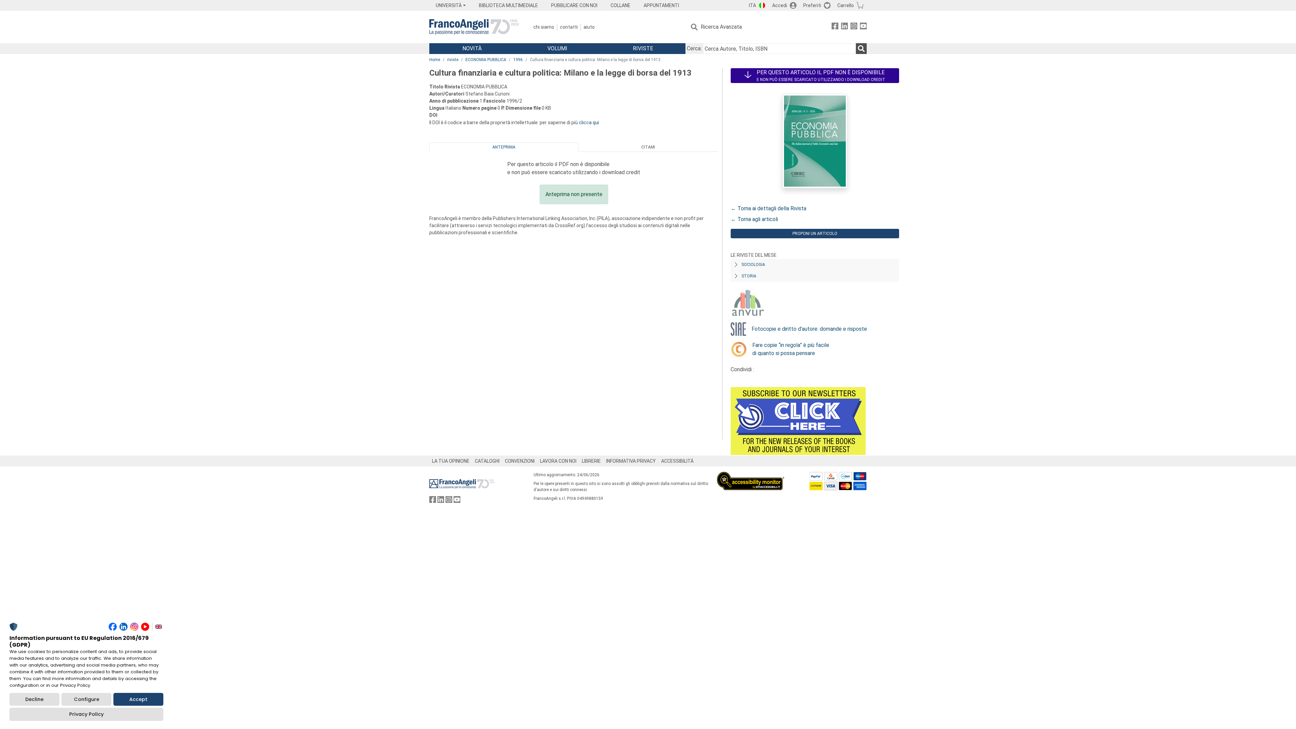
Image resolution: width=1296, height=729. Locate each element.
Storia (748, 276)
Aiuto (589, 27)
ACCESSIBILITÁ (677, 461)
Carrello (845, 5)
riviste (452, 59)
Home (434, 59)
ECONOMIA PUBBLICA (485, 59)
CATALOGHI (487, 461)
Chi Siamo (543, 27)
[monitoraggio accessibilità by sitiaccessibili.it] (750, 476)
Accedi (779, 5)
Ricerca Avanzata (721, 27)
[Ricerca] (861, 48)
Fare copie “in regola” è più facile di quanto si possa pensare (790, 349)
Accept (138, 699)
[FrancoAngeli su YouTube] (863, 27)
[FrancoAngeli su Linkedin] (844, 27)
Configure (86, 699)
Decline (34, 699)
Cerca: (694, 48)
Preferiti (812, 5)
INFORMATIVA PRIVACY (631, 461)
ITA (752, 5)
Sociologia (753, 264)
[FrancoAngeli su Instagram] (853, 27)
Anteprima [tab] (503, 147)
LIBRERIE (591, 461)
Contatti (569, 27)
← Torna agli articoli (754, 219)
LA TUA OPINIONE (450, 461)
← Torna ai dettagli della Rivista (768, 208)
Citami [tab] (648, 147)
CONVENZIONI (520, 461)
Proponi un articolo (814, 233)
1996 (518, 59)
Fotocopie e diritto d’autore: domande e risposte (809, 329)
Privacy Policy (86, 714)
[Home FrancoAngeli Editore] (474, 27)
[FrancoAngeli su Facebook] (835, 27)
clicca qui (589, 122)
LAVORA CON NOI (558, 461)
